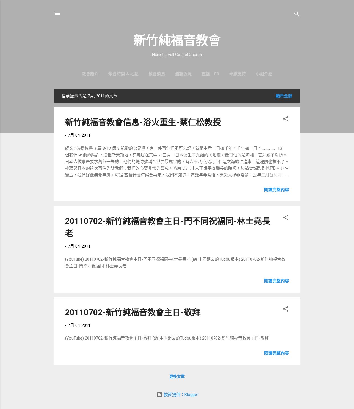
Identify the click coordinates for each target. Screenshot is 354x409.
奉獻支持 (237, 73)
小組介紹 (264, 73)
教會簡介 (90, 73)
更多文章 (177, 376)
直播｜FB (210, 73)
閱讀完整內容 (276, 189)
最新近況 (183, 73)
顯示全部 (284, 96)
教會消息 (157, 73)
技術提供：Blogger (180, 394)
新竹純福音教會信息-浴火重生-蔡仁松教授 (143, 122)
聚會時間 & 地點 (123, 73)
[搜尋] (296, 15)
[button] (285, 119)
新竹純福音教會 (177, 40)
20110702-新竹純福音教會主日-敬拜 (133, 312)
